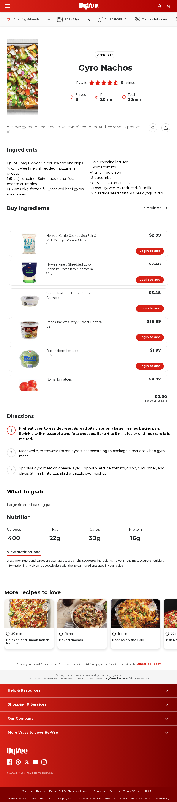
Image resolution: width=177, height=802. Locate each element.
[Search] (159, 6)
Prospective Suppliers (88, 798)
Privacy (41, 791)
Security (115, 791)
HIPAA (147, 791)
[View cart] (168, 6)
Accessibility (162, 798)
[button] (92, 82)
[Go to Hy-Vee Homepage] (89, 6)
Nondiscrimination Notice (135, 798)
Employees (64, 798)
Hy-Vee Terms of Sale (121, 678)
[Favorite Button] (153, 128)
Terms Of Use (131, 791)
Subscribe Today (148, 664)
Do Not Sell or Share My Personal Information (77, 791)
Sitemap (27, 791)
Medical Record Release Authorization (31, 798)
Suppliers (110, 798)
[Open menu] (7, 5)
